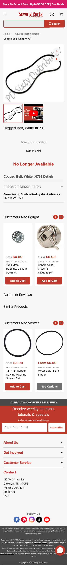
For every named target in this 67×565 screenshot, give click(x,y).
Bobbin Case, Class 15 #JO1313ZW (46, 268)
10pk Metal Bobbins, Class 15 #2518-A (17, 268)
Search (56, 23)
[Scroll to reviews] (33, 134)
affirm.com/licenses (7, 554)
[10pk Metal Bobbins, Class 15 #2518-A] (17, 254)
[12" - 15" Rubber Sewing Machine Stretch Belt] (17, 360)
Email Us (9, 491)
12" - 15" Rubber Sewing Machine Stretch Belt (16, 374)
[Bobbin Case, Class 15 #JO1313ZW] (49, 254)
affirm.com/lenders (40, 543)
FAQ (6, 496)
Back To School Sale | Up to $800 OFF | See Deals (33, 4)
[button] (5, 14)
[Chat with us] (52, 14)
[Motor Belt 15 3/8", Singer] (49, 360)
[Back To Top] (61, 559)
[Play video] (56, 59)
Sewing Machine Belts (27, 33)
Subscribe (56, 427)
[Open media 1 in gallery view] (56, 51)
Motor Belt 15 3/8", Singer (49, 372)
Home (6, 33)
